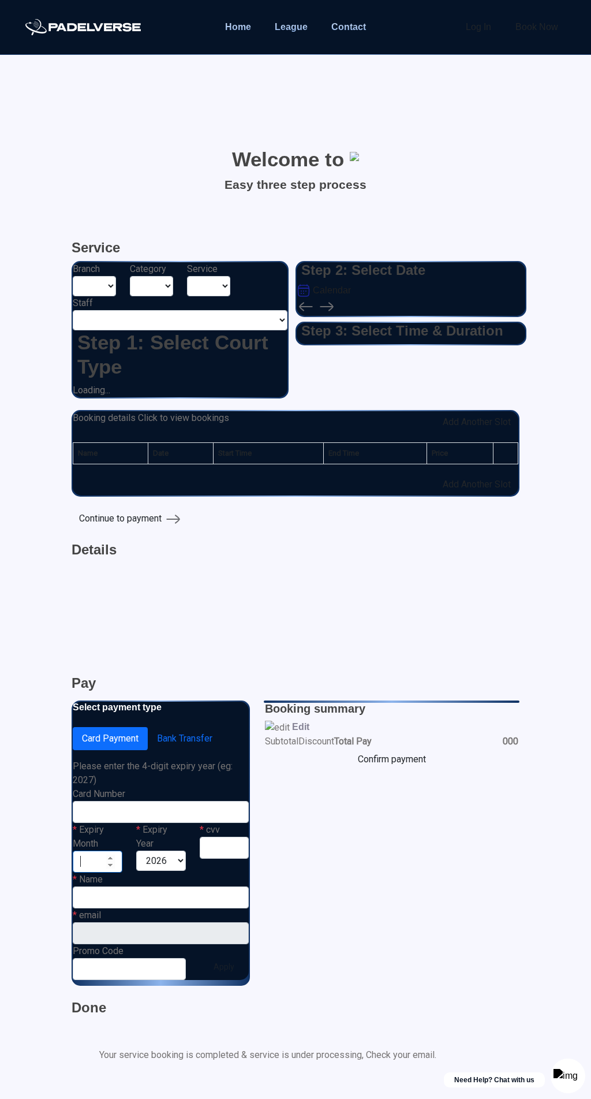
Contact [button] (348, 27)
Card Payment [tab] (110, 738)
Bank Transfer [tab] (184, 738)
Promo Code (98, 950)
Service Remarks (336, 643)
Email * (240, 572)
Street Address (105, 643)
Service (202, 268)
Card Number (99, 793)
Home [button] (238, 27)
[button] (151, 422)
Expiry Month (88, 836)
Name (88, 879)
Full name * (96, 572)
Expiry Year (151, 836)
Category (148, 268)
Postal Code (404, 607)
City (234, 607)
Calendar (331, 290)
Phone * (395, 572)
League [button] (291, 27)
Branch (86, 268)
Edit (300, 727)
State (84, 607)
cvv (210, 829)
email (87, 915)
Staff (83, 302)
